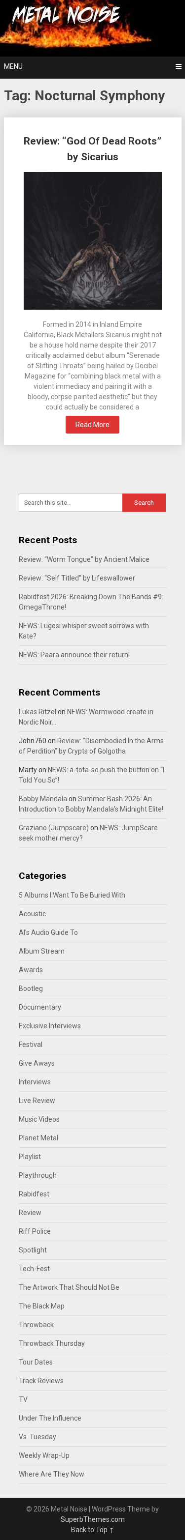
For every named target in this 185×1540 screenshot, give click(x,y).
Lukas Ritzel (37, 712)
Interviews (35, 1082)
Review (30, 1213)
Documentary (40, 1007)
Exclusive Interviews (50, 1026)
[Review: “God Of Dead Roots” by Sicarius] (93, 242)
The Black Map (42, 1306)
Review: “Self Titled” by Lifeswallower (77, 578)
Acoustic (32, 914)
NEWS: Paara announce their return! (74, 655)
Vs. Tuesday (37, 1437)
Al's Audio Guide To (48, 932)
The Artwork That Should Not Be (69, 1287)
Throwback (36, 1325)
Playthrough (38, 1175)
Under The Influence (50, 1418)
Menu (13, 66)
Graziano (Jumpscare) (54, 828)
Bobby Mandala (43, 799)
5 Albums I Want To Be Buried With (72, 895)
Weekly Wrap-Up (44, 1455)
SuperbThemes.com (93, 1519)
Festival (30, 1044)
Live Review (37, 1100)
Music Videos (39, 1119)
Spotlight (33, 1250)
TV (23, 1399)
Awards (31, 970)
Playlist (30, 1157)
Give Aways (37, 1063)
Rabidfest (34, 1194)
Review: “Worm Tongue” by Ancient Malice (84, 559)
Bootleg (31, 988)
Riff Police (35, 1231)
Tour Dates (36, 1362)
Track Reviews (41, 1381)
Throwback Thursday (52, 1343)
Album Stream (42, 951)
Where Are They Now (51, 1474)
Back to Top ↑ (92, 1530)
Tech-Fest (34, 1269)
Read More (92, 425)
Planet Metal (38, 1138)
